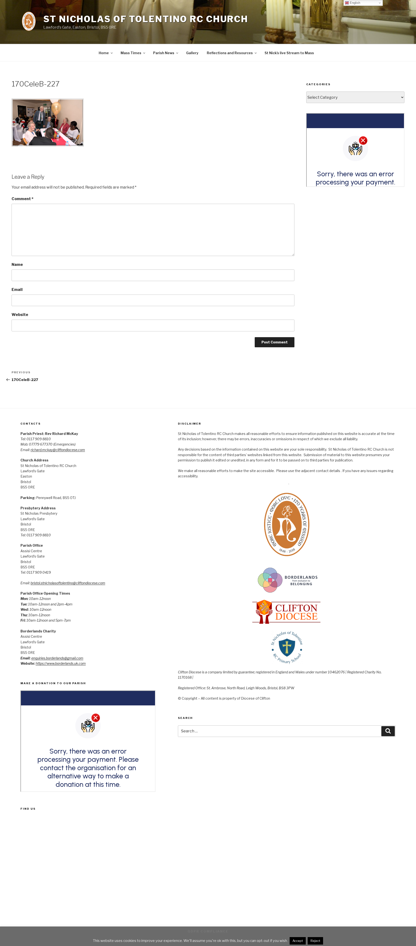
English (354, 3)
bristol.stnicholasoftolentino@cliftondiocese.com (68, 583)
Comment (22, 199)
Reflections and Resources (230, 53)
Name (17, 264)
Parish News (163, 53)
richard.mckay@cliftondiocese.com (58, 450)
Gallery (192, 53)
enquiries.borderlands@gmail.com (57, 658)
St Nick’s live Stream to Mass (289, 53)
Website (20, 314)
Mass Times (131, 53)
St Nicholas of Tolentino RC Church (145, 19)
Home (104, 53)
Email (17, 289)
